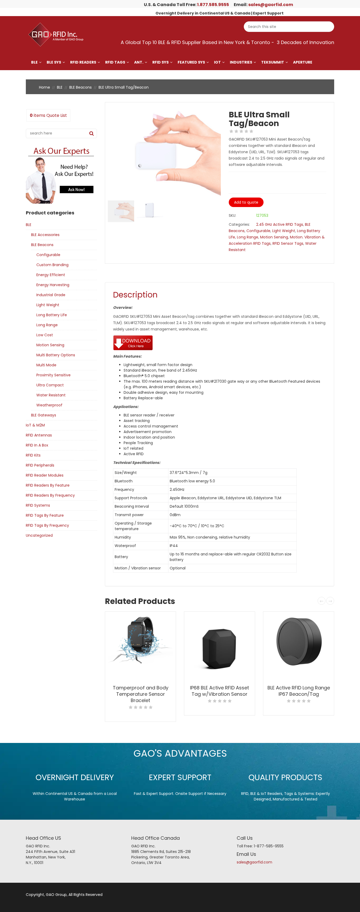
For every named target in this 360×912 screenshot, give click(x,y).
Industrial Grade (50, 294)
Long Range (47, 325)
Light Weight (47, 305)
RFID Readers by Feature (48, 485)
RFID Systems (38, 505)
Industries (241, 62)
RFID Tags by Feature (45, 515)
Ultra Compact (50, 385)
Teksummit (272, 62)
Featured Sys (191, 62)
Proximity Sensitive (53, 375)
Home (44, 87)
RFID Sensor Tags (288, 243)
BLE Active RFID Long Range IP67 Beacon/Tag (298, 690)
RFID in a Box (37, 445)
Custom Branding (52, 264)
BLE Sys (54, 62)
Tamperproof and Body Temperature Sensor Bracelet (140, 694)
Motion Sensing (50, 345)
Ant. (138, 62)
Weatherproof (49, 405)
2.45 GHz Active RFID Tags (279, 224)
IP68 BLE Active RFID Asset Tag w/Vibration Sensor (219, 690)
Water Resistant (51, 395)
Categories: (239, 224)
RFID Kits (33, 455)
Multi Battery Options (55, 355)
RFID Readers (83, 62)
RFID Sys (160, 62)
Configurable (48, 254)
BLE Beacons (80, 87)
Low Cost (44, 335)
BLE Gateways (43, 415)
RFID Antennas (39, 435)
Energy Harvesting (52, 284)
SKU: (232, 215)
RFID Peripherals (40, 465)
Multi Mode (46, 365)
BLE (34, 62)
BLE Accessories (45, 234)
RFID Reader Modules (45, 475)
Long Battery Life (51, 315)
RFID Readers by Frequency (50, 495)
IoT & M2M (35, 425)
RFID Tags (115, 62)
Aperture (302, 62)
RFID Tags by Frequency (47, 525)
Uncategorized (39, 535)
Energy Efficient (50, 274)
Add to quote (246, 202)
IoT (217, 62)
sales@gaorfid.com (270, 5)
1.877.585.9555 (213, 5)
